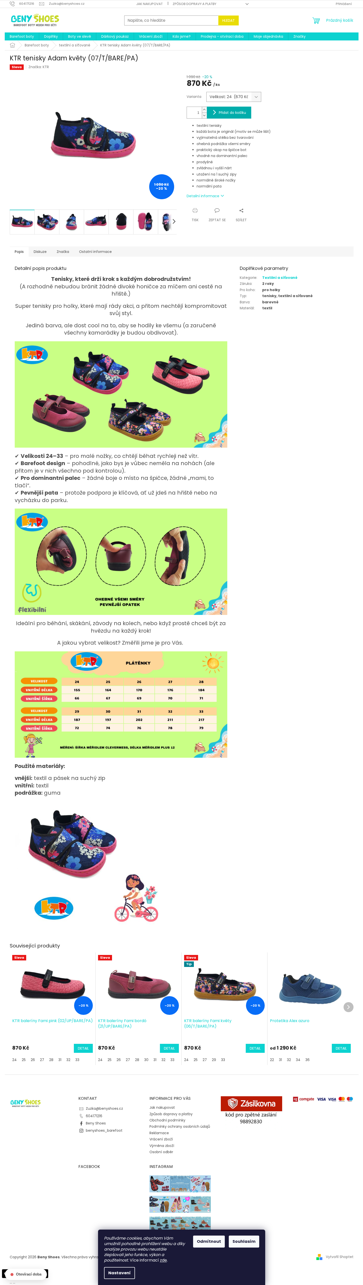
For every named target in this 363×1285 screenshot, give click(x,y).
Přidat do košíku (232, 112)
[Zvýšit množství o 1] (204, 110)
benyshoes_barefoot (104, 1130)
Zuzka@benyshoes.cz (104, 1108)
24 (14, 1059)
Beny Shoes (96, 1123)
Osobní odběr (161, 1151)
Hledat (228, 20)
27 (42, 1059)
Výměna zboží (161, 1145)
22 (272, 1059)
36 (307, 1059)
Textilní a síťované (279, 277)
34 (298, 1059)
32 (68, 1059)
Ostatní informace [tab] (95, 251)
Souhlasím (244, 1241)
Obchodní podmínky (167, 1120)
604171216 (94, 1115)
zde (163, 1260)
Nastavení (119, 1273)
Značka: (38, 66)
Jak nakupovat (149, 3)
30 (146, 1059)
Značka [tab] (63, 251)
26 (33, 1059)
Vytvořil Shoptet (340, 1256)
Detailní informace (203, 195)
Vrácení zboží (161, 1139)
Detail (83, 1048)
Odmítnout (209, 1241)
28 (51, 1059)
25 (24, 1059)
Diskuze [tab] (40, 251)
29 (214, 1059)
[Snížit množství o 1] (204, 115)
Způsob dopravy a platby (194, 3)
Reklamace (159, 1132)
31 (59, 1059)
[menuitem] (22, 36)
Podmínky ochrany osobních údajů (179, 1126)
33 (77, 1059)
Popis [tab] (19, 251)
